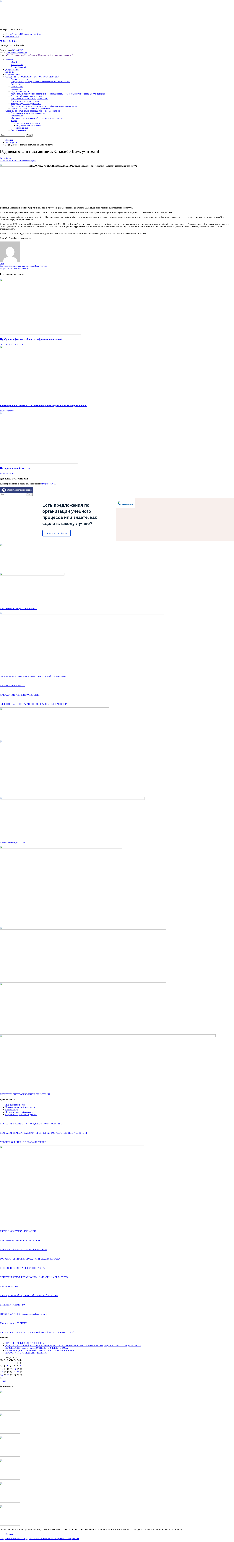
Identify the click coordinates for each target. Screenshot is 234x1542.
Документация (12, 69)
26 (8, 1375)
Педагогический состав (22, 91)
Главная (9, 1534)
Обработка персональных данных (21, 1114)
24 (1, 1375)
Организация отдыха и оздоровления (28, 113)
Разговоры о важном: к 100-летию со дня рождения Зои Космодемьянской (43, 405)
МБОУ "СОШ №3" (8, 41)
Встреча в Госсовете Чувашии (14, 268)
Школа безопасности (15, 1105)
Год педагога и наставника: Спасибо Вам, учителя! (23, 266)
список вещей (22, 128)
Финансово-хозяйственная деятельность (29, 98)
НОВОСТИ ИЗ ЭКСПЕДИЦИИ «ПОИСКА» (26, 1353)
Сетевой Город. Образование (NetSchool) (24, 34)
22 (18, 1372)
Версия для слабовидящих (19, 490)
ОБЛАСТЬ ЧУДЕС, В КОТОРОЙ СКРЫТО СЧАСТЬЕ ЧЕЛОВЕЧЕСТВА (39, 1350)
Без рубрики (5, 158)
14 (15, 1369)
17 (1, 1372)
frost (12, 160)
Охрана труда (11, 1109)
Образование (17, 86)
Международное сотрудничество (26, 103)
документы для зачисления (28, 125)
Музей (14, 62)
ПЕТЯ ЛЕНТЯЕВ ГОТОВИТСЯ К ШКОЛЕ (25, 1343)
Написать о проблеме (56, 533)
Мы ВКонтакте (12, 36)
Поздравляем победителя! (15, 468)
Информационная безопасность (20, 1107)
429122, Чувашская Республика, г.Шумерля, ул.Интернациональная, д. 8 (39, 55)
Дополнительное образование (19, 1112)
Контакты (9, 72)
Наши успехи (17, 64)
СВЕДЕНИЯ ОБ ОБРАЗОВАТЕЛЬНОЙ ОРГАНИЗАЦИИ (32, 77)
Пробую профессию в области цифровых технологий (31, 339)
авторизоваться (48, 484)
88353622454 (18, 50)
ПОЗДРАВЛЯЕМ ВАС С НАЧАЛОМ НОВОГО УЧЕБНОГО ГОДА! (37, 1348)
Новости (9, 60)
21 (15, 1372)
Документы (16, 84)
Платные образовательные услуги (26, 96)
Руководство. (17, 89)
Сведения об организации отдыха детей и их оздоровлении (33, 111)
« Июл (3, 1381)
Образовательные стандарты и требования (30, 108)
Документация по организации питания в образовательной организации (44, 106)
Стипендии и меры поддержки (25, 101)
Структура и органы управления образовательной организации (40, 81)
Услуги (14, 120)
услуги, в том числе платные (29, 123)
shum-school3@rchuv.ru (16, 53)
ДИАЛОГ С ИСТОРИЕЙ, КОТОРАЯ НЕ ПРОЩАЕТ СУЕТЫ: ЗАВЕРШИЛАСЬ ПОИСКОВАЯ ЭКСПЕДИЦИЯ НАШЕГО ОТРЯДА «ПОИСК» (73, 1345)
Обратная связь (12, 74)
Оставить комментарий (25, 160)
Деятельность (17, 116)
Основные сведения (20, 79)
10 (1, 1369)
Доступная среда (18, 130)
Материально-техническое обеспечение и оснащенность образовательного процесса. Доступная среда (58, 94)
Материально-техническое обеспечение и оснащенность (37, 118)
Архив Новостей (18, 67)
